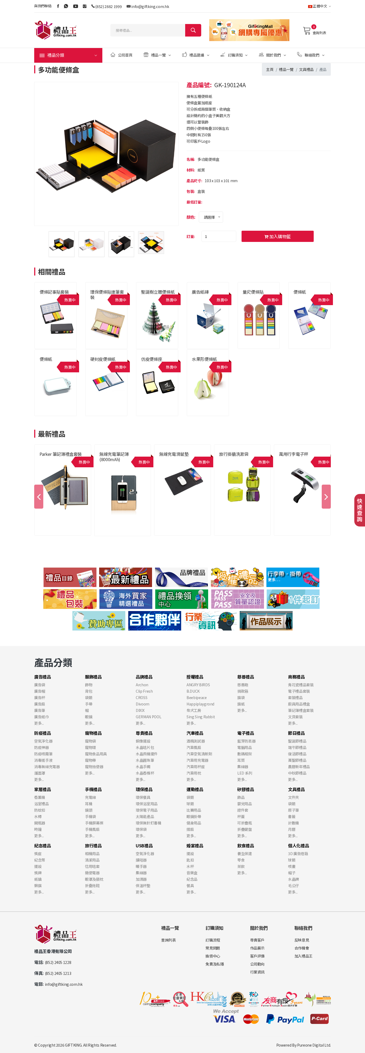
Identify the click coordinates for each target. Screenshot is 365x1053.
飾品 (240, 797)
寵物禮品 (93, 733)
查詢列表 (319, 32)
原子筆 (293, 810)
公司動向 (257, 964)
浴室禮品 (41, 803)
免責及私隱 (214, 964)
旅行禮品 (225, 460)
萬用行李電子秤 (293, 454)
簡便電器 (92, 872)
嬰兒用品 (244, 803)
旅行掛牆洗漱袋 (233, 454)
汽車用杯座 (196, 766)
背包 (88, 691)
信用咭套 (92, 866)
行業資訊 (257, 972)
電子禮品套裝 (299, 691)
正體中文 (320, 6)
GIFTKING (73, 1045)
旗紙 (240, 704)
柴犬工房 (194, 710)
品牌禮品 (46, 460)
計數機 (293, 822)
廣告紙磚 (200, 291)
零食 (240, 860)
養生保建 (244, 853)
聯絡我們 (312, 55)
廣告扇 (39, 704)
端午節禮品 (297, 747)
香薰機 (39, 797)
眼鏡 (88, 716)
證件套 (242, 810)
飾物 (88, 684)
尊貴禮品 (105, 465)
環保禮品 (144, 789)
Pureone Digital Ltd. (314, 1045)
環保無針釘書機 (148, 822)
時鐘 (37, 829)
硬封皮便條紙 (102, 359)
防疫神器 (41, 747)
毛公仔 (293, 885)
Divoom (142, 704)
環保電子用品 (147, 810)
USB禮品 (144, 845)
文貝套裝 (295, 716)
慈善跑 (242, 684)
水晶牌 (293, 879)
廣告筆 (39, 710)
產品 (323, 69)
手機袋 (90, 816)
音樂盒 (192, 872)
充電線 (90, 797)
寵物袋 (90, 741)
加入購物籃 (279, 236)
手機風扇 (92, 829)
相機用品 (92, 853)
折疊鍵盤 (244, 829)
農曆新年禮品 (299, 766)
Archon (142, 684)
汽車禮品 (195, 733)
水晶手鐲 (143, 766)
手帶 (88, 704)
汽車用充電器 (197, 760)
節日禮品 (296, 733)
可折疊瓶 (244, 822)
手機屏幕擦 (94, 822)
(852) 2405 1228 (58, 962)
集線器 (242, 766)
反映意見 (301, 940)
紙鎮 (37, 879)
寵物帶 (90, 760)
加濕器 (141, 879)
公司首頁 (125, 55)
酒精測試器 (196, 741)
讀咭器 (141, 860)
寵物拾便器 (94, 766)
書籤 (291, 816)
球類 (190, 803)
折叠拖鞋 (92, 885)
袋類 (88, 697)
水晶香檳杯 (145, 773)
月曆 (291, 829)
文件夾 (293, 797)
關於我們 (273, 55)
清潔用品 (92, 860)
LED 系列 (244, 773)
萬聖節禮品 (297, 760)
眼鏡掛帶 (194, 816)
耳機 (88, 803)
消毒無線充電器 (47, 766)
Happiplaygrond (200, 704)
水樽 (37, 816)
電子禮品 (245, 733)
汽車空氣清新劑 (199, 753)
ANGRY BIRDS (198, 684)
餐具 (190, 885)
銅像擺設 (143, 741)
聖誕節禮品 (297, 741)
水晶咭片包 (145, 747)
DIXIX (140, 710)
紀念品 (192, 879)
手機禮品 (165, 460)
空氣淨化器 (43, 741)
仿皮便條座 (151, 359)
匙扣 (190, 860)
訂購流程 (212, 940)
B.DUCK (193, 691)
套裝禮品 (295, 697)
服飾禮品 (93, 676)
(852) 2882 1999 (108, 6)
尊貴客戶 (257, 940)
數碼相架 (244, 753)
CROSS (141, 697)
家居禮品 (42, 789)
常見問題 (212, 948)
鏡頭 (88, 810)
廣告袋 (39, 684)
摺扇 (190, 829)
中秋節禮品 (297, 773)
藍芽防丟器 (246, 741)
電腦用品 (244, 747)
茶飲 (240, 866)
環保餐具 (143, 797)
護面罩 (39, 773)
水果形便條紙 (204, 359)
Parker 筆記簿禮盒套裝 (61, 454)
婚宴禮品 (195, 845)
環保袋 (141, 829)
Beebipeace (197, 697)
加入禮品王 (303, 956)
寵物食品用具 (96, 753)
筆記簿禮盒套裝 (301, 710)
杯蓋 (240, 816)
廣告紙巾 (41, 716)
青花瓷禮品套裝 (301, 684)
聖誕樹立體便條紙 (157, 291)
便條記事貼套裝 (54, 291)
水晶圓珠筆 (145, 760)
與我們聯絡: (43, 5)
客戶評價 (257, 956)
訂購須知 (235, 55)
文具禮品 (306, 69)
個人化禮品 (298, 845)
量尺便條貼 (253, 291)
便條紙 (299, 291)
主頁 (269, 69)
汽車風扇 (194, 747)
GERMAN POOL (148, 716)
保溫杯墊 (143, 885)
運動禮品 (195, 789)
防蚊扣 (39, 810)
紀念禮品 (42, 845)
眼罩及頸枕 (94, 879)
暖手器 (141, 866)
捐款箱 (242, 691)
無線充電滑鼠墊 (174, 454)
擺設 (37, 866)
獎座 (37, 853)
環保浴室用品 (147, 803)
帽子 (291, 872)
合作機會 (301, 948)
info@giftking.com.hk (150, 6)
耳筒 (240, 760)
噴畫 (291, 866)
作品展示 (257, 948)
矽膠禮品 (245, 789)
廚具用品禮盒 (299, 704)
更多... (39, 723)
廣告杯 (39, 697)
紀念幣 (39, 860)
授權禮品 (195, 676)
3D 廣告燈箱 (298, 853)
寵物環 (90, 747)
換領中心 (212, 956)
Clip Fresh (144, 691)
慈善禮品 (245, 676)
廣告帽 (39, 691)
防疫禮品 (42, 733)
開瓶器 (39, 822)
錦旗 (37, 885)
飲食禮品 (245, 845)
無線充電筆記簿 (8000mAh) (114, 456)
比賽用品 (194, 810)
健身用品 (194, 822)
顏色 (190, 217)
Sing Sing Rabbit (201, 716)
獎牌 (37, 872)
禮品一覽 (158, 55)
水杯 (190, 866)
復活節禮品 (297, 753)
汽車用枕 (194, 773)
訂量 (190, 236)
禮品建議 (196, 55)
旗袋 (240, 697)
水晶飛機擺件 (147, 753)
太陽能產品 (145, 816)
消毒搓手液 (43, 760)
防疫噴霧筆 (43, 753)
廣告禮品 (42, 676)
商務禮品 (296, 676)
